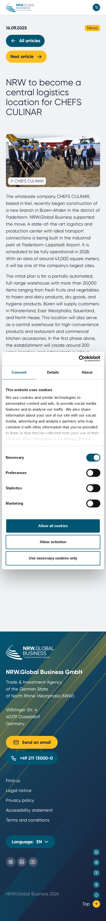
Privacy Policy (77, 439)
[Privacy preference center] (96, 895)
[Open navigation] (96, 7)
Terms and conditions (27, 820)
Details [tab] (53, 372)
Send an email (36, 742)
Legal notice (19, 790)
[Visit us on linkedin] (96, 852)
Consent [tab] (19, 372)
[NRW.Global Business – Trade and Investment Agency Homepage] (20, 7)
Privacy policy (20, 800)
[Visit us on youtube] (96, 873)
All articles (29, 40)
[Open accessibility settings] (96, 884)
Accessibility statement (29, 810)
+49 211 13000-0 (36, 758)
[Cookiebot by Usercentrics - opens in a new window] (78, 358)
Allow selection (53, 542)
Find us (13, 780)
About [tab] (87, 372)
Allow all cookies (53, 526)
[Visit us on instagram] (96, 862)
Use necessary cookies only (53, 558)
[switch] (93, 473)
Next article (22, 56)
